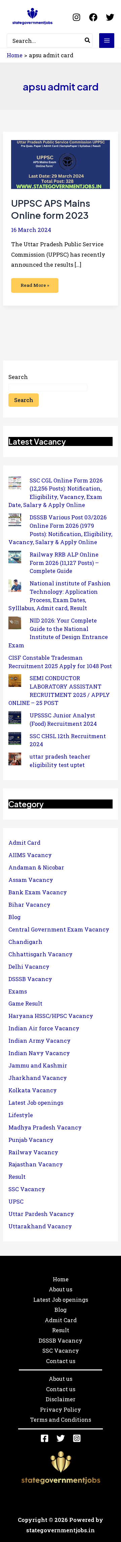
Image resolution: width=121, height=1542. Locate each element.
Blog (14, 916)
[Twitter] (110, 17)
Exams (17, 991)
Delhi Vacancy (28, 966)
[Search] (87, 41)
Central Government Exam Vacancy (58, 929)
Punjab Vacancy (30, 1139)
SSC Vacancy (26, 1189)
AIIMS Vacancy (30, 854)
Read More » (34, 283)
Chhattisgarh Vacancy (40, 954)
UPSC (16, 1201)
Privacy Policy (60, 1409)
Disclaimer (61, 1399)
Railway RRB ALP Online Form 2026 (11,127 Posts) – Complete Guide (64, 562)
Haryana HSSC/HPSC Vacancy (50, 1015)
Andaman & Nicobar (36, 867)
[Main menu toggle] (106, 40)
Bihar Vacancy (29, 904)
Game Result (25, 1003)
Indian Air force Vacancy (43, 1028)
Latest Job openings (35, 1102)
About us (60, 1289)
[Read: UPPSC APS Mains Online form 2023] (60, 164)
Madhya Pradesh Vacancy (45, 1127)
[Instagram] (76, 17)
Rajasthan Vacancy (35, 1164)
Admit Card (24, 842)
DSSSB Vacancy (30, 978)
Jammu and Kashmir (37, 1065)
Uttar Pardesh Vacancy (41, 1213)
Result (17, 1176)
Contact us (60, 1360)
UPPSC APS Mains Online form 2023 (50, 209)
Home (61, 1279)
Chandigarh (25, 941)
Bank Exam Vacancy (37, 892)
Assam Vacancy (30, 879)
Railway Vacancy (33, 1152)
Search (18, 376)
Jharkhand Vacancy (37, 1077)
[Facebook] (93, 17)
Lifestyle (20, 1114)
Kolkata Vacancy (32, 1090)
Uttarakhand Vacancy (40, 1226)
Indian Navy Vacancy (39, 1052)
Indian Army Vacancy (39, 1040)
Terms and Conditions (60, 1419)
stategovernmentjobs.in (60, 1530)
